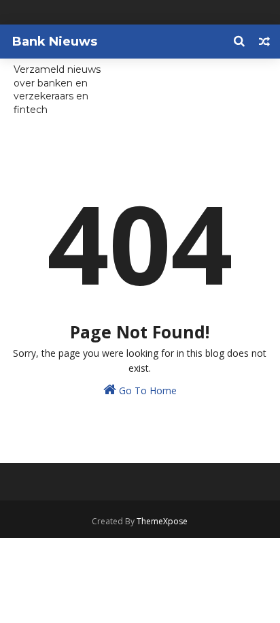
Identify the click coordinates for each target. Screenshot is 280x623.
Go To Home (146, 390)
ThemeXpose (162, 521)
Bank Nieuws (54, 41)
